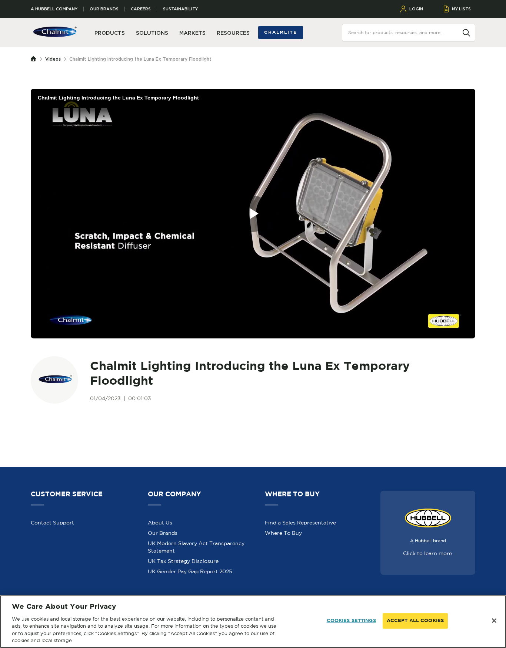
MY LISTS (461, 8)
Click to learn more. (428, 553)
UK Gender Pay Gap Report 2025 (190, 571)
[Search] (466, 32)
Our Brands (104, 9)
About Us (160, 523)
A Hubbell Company (54, 9)
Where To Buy (283, 533)
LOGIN (416, 8)
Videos (53, 59)
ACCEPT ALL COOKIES (415, 621)
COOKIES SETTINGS (351, 621)
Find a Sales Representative (300, 523)
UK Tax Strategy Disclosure (183, 561)
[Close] (494, 620)
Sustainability (180, 9)
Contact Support (52, 523)
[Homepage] (35, 59)
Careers (141, 9)
